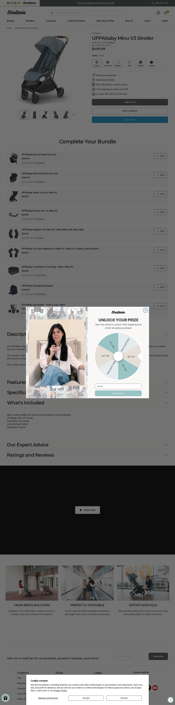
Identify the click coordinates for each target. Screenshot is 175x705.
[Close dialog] (145, 310)
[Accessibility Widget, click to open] (170, 700)
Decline (124, 698)
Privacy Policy (60, 690)
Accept (86, 698)
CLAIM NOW (118, 393)
